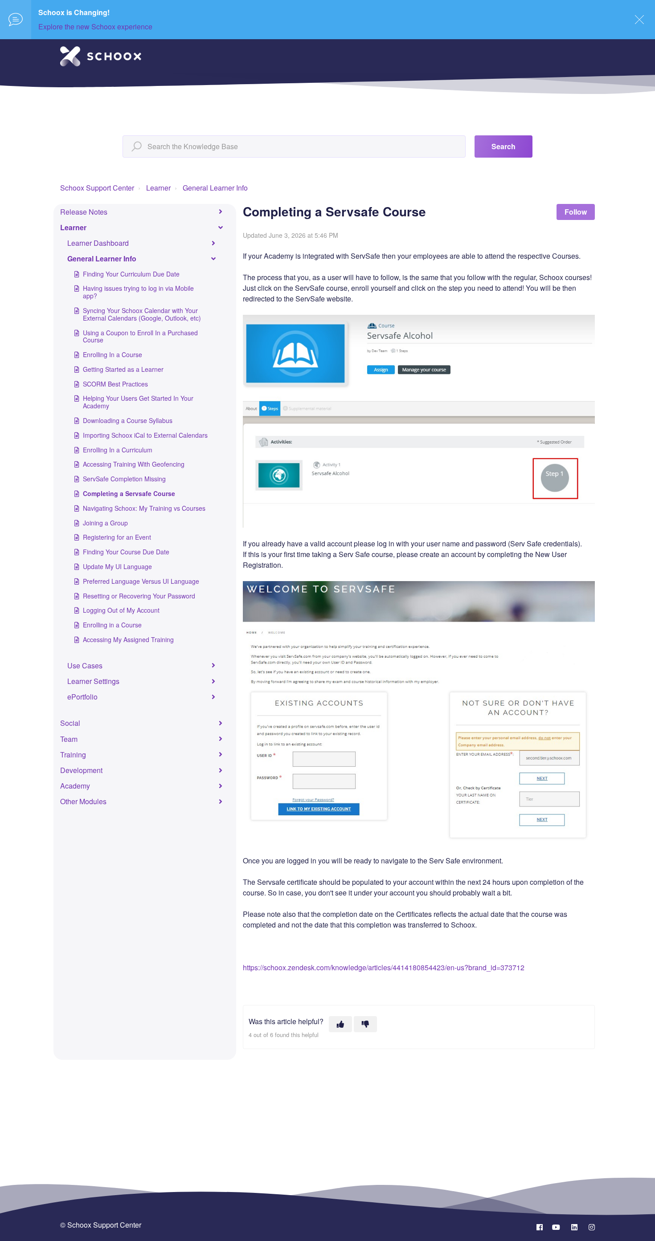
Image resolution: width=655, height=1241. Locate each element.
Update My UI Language (117, 566)
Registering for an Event (117, 537)
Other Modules (83, 801)
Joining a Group (105, 522)
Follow (576, 212)
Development (81, 770)
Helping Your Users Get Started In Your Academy (138, 402)
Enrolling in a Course (112, 624)
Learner (158, 188)
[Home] (100, 56)
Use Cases (84, 665)
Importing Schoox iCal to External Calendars (145, 435)
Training (73, 754)
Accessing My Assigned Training (128, 639)
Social (70, 723)
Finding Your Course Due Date (126, 551)
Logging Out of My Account (121, 610)
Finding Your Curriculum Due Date (131, 273)
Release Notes (83, 212)
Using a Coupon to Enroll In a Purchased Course (140, 336)
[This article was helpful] (340, 1024)
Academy (75, 786)
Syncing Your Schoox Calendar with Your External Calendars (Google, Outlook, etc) (142, 314)
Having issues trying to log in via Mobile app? (138, 292)
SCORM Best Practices (115, 383)
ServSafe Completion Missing (124, 478)
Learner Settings (93, 681)
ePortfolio (82, 697)
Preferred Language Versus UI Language (141, 581)
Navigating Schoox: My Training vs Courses (144, 508)
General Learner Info (215, 188)
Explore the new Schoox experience (95, 26)
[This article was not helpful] (365, 1024)
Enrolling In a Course (112, 354)
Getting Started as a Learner (123, 369)
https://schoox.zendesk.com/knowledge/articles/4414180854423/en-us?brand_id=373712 (383, 967)
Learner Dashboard (98, 243)
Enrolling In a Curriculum (117, 449)
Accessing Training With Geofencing (133, 464)
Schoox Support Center (97, 188)
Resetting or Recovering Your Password (139, 595)
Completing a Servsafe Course (129, 493)
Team (69, 739)
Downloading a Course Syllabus (127, 420)
